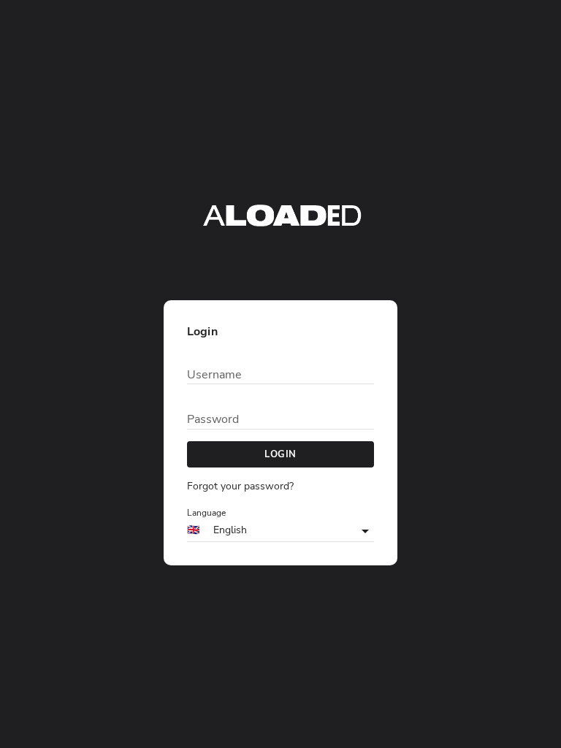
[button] (280, 531)
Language (206, 513)
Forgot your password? (240, 486)
